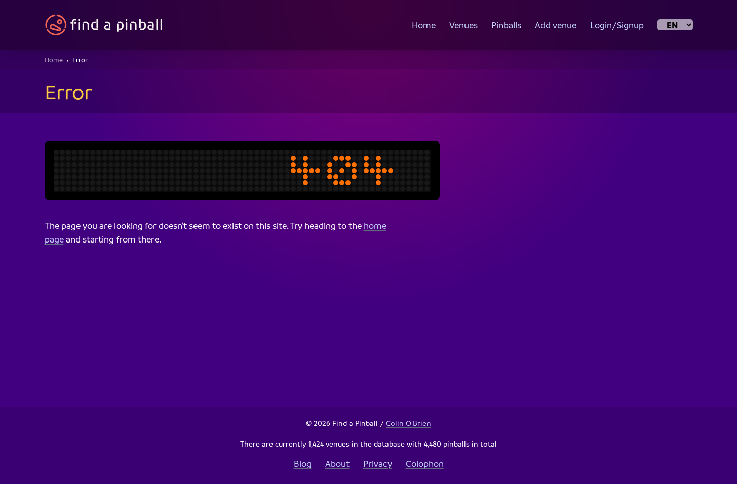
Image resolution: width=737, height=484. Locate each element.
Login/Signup (617, 25)
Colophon (425, 463)
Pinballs (506, 25)
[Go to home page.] (104, 25)
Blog (303, 463)
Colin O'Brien (408, 422)
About (337, 463)
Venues (463, 25)
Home (424, 25)
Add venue (555, 25)
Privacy (377, 463)
